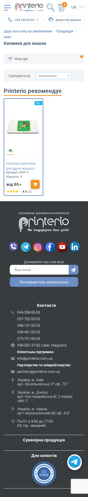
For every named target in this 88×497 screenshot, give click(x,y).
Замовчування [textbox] (47, 76)
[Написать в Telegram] (74, 462)
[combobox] (54, 75)
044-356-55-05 (28, 312)
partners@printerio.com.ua (38, 371)
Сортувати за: (20, 75)
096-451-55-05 (28, 331)
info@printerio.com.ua (34, 358)
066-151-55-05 (28, 325)
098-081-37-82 (28, 345)
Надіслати (73, 270)
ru (81, 7)
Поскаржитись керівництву (44, 281)
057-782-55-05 (28, 318)
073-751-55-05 (28, 338)
